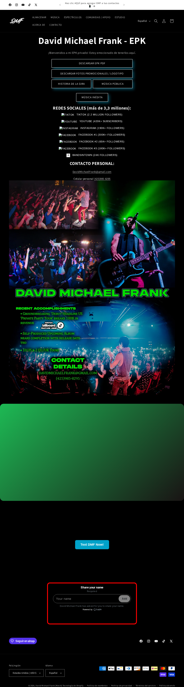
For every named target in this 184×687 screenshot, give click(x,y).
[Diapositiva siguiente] (95, 400)
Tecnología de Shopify (73, 685)
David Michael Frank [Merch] (49, 685)
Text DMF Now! (92, 544)
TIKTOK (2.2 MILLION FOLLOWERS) (99, 114)
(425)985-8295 (102, 178)
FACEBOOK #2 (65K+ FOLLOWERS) (101, 141)
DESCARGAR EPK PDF (92, 63)
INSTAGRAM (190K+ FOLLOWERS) (102, 128)
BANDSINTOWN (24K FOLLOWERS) (95, 155)
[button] (156, 21)
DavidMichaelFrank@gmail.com (92, 171)
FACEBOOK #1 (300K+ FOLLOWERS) (101, 134)
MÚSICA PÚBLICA (113, 83)
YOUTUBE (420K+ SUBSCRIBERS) (101, 121)
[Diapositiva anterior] (80, 400)
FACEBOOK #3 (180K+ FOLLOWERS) (101, 148)
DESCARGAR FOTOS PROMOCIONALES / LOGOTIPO (92, 73)
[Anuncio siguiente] (124, 4)
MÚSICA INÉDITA (92, 97)
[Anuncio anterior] (60, 4)
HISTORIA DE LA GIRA (71, 83)
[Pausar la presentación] (104, 400)
